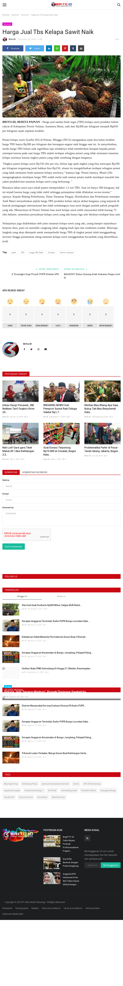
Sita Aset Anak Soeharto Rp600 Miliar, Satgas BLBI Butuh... (52, 605)
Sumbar (51, 252)
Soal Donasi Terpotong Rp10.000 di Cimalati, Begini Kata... (59, 451)
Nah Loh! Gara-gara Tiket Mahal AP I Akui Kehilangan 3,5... (18, 451)
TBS (22, 252)
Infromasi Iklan (92, 908)
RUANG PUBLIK (88, 790)
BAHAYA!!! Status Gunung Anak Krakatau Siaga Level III (92, 276)
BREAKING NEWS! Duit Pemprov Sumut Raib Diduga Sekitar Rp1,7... (60, 409)
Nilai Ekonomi (58, 797)
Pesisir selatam (67, 252)
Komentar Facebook (34, 472)
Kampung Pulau (29, 783)
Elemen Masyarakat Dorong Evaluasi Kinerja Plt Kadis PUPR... (54, 705)
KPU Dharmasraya (92, 783)
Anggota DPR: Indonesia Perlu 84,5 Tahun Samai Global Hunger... (71, 879)
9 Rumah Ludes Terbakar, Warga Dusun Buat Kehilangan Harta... (55, 753)
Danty (76, 783)
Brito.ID (12, 39)
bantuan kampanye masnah (55, 783)
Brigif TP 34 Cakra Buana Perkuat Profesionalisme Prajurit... (71, 844)
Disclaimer (7, 908)
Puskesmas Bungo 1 (34, 790)
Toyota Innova (26, 797)
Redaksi (35, 908)
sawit (13, 252)
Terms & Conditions (51, 908)
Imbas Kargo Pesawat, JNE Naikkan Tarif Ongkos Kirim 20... (18, 409)
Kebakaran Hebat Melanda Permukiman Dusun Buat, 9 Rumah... (54, 637)
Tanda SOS (9, 797)
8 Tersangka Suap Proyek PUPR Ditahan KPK (35, 274)
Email (5, 493)
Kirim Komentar (13, 546)
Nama (5, 480)
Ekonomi (25, 15)
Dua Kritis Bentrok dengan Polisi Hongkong (70, 862)
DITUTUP (52, 790)
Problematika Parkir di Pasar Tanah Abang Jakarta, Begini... (102, 449)
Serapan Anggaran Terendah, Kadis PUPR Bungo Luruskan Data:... (56, 621)
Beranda (5, 15)
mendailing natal (69, 790)
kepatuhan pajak (12, 790)
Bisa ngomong (11, 783)
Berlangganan (110, 865)
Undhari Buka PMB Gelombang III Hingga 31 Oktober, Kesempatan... (57, 668)
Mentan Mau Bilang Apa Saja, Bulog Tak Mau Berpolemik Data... (101, 409)
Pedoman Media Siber (12, 913)
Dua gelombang (107, 790)
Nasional (15, 15)
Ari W (45, 416)
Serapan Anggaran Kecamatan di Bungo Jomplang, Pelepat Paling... (57, 652)
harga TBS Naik (36, 252)
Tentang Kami (21, 908)
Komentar (11, 472)
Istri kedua (42, 797)
